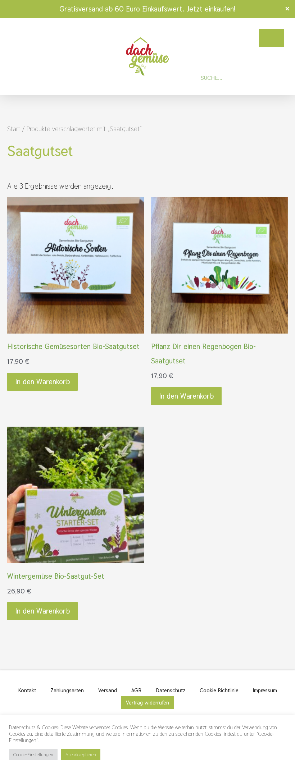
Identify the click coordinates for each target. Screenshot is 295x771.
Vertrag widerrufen (147, 702)
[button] (16, 57)
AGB (136, 690)
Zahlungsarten (67, 690)
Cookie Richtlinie (219, 690)
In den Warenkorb (42, 381)
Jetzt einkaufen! (211, 9)
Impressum (265, 690)
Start (13, 129)
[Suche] (274, 78)
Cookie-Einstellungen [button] (33, 755)
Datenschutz (170, 690)
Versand (107, 690)
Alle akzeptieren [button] (80, 755)
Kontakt (27, 690)
